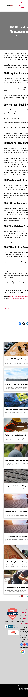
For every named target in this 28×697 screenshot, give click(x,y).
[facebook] (21, 644)
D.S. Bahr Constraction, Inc (16, 298)
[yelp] (24, 644)
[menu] (2, 5)
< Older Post (7, 309)
